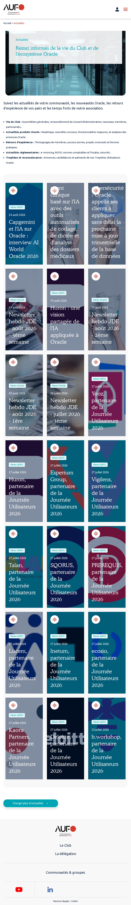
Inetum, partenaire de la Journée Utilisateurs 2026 (63, 668)
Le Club (65, 845)
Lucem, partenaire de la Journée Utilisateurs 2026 (22, 668)
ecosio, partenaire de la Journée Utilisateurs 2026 (105, 668)
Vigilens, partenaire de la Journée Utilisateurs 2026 (105, 496)
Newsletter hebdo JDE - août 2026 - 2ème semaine (105, 328)
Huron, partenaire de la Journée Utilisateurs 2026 (22, 496)
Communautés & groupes (65, 872)
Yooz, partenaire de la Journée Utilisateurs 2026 (105, 410)
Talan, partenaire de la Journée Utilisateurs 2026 (22, 582)
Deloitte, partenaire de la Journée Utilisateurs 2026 (63, 753)
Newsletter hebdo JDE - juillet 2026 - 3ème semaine (65, 414)
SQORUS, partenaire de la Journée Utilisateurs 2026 (63, 582)
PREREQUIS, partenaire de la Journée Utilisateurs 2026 (107, 582)
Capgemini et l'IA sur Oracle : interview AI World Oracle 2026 (24, 239)
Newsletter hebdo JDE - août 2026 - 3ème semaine (22, 328)
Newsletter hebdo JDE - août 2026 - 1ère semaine (22, 414)
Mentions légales (61, 901)
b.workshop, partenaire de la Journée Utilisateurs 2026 (107, 753)
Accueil (7, 23)
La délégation (65, 854)
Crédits (74, 901)
